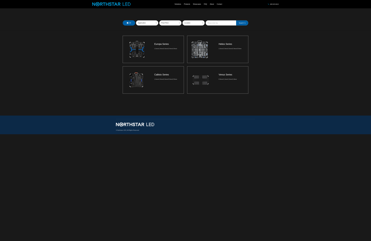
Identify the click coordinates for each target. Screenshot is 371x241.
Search (241, 23)
